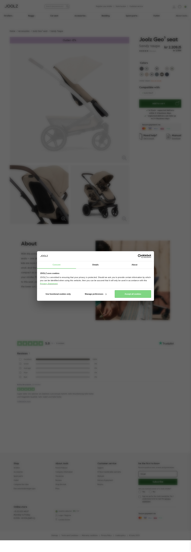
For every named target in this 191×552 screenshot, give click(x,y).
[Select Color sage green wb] (151, 69)
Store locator (121, 6)
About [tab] (134, 265)
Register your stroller (104, 6)
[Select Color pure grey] (141, 69)
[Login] (173, 6)
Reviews (58, 480)
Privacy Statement (49, 283)
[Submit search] (67, 6)
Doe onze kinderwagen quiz (24, 489)
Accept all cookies (133, 294)
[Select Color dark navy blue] (166, 74)
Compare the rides (21, 484)
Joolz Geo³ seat (40, 31)
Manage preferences (94, 294)
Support (100, 468)
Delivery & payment (105, 480)
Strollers (17, 468)
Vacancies (59, 476)
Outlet (16, 480)
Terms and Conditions (69, 535)
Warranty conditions (90, 535)
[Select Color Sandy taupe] (146, 74)
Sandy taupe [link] (56, 31)
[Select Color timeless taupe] (166, 69)
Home (12, 31)
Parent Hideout (61, 468)
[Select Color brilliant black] (156, 69)
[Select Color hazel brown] (161, 74)
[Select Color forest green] (141, 74)
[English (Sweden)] (56, 511)
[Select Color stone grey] (156, 74)
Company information (64, 472)
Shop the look (60, 484)
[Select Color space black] (151, 74)
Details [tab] (95, 265)
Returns (100, 484)
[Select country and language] (184, 6)
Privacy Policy (106, 535)
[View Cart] (179, 6)
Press (57, 489)
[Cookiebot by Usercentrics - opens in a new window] (139, 256)
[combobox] (55, 6)
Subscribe (158, 482)
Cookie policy (120, 535)
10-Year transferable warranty (109, 472)
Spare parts (18, 476)
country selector (65, 511)
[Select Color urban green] (146, 69)
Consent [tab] (56, 265)
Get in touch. (148, 138)
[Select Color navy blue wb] (161, 69)
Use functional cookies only (58, 294)
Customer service (136, 6)
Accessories (24, 31)
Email (143, 474)
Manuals (100, 476)
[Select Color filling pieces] (172, 69)
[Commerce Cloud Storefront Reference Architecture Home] (11, 6)
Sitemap (54, 535)
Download (176, 138)
